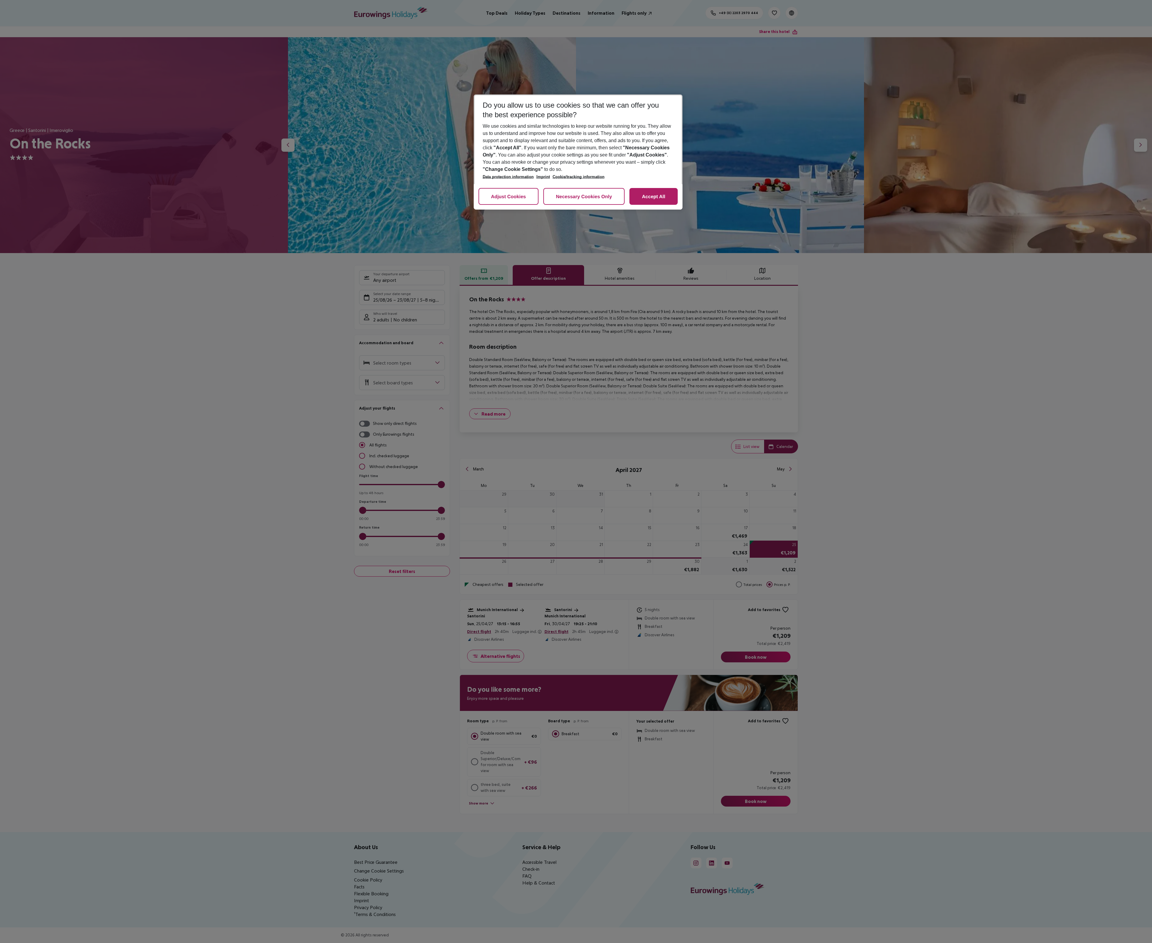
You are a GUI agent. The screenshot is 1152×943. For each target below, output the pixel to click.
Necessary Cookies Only (584, 196)
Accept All (653, 196)
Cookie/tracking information (578, 177)
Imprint (543, 177)
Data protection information (508, 177)
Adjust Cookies (508, 196)
